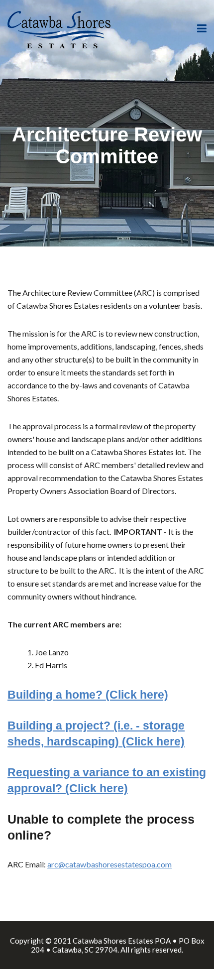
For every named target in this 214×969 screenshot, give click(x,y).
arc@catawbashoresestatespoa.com (109, 864)
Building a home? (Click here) (87, 694)
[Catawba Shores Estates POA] (58, 28)
